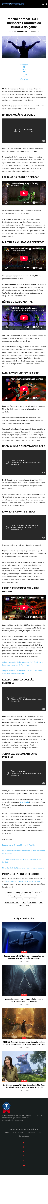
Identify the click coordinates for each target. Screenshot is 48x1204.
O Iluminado (24, 802)
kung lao (37, 892)
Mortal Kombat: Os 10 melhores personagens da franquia (23, 868)
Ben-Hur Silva (22, 31)
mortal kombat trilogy (11, 902)
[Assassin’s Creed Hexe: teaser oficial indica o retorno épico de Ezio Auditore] (24, 980)
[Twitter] (23, 1161)
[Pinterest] (23, 1152)
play (24, 902)
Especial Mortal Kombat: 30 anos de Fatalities (18, 845)
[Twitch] (23, 1156)
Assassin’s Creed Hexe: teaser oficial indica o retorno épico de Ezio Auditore (24, 1000)
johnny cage (27, 892)
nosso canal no (14, 881)
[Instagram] (23, 1147)
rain (41, 902)
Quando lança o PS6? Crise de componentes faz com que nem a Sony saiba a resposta (24, 957)
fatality (18, 892)
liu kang (12, 896)
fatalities (9, 892)
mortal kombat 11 (30, 899)
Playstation (32, 902)
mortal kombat (16, 899)
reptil (20, 905)
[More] (24, 83)
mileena (21, 896)
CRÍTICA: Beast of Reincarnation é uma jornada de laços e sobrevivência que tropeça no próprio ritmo (24, 1043)
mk (29, 896)
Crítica (24, 1038)
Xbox (27, 905)
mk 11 (35, 896)
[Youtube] (24, 1165)
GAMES (24, 952)
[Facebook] (23, 1143)
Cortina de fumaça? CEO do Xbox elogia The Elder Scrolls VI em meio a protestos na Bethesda (24, 1086)
